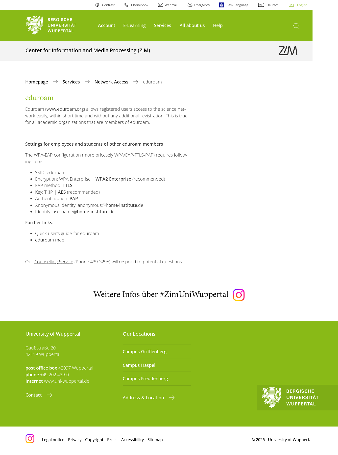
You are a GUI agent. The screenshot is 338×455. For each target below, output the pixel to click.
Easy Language (237, 5)
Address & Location (144, 398)
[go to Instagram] (239, 295)
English (302, 5)
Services (162, 25)
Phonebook (139, 5)
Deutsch (273, 5)
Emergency (202, 5)
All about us (192, 25)
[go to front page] (59, 25)
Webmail (171, 5)
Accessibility (132, 439)
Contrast (108, 5)
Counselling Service (53, 262)
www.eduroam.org (65, 109)
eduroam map (49, 240)
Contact (34, 395)
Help (218, 25)
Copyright (94, 439)
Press (112, 439)
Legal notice (53, 439)
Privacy (74, 439)
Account (106, 25)
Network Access (112, 82)
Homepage (37, 82)
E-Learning (134, 25)
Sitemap (155, 439)
